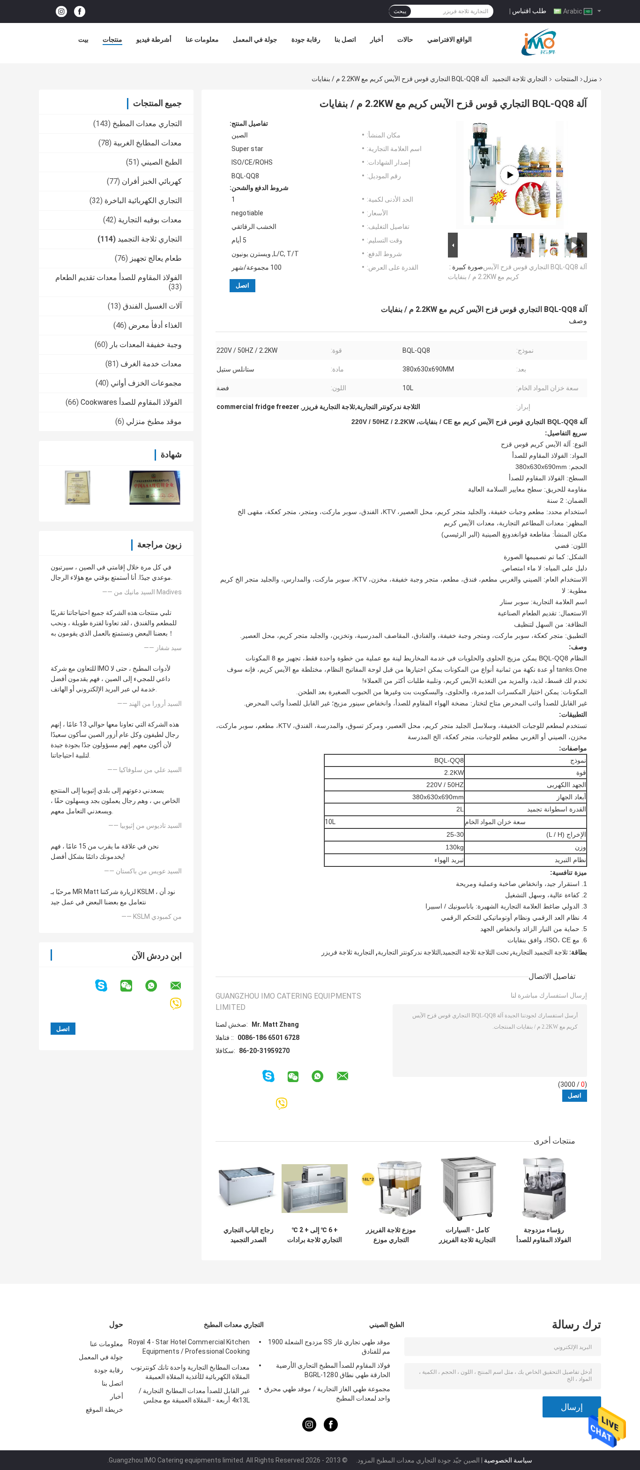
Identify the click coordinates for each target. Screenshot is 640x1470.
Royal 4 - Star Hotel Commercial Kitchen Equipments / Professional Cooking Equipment (189, 1348)
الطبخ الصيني (161, 162)
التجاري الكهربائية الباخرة (143, 200)
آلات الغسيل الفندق (152, 306)
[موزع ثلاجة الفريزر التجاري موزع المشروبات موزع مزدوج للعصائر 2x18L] (391, 1188)
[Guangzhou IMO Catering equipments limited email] (181, 986)
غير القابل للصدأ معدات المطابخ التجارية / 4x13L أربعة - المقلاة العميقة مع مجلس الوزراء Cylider (194, 1397)
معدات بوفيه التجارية (150, 219)
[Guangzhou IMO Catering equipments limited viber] (181, 1004)
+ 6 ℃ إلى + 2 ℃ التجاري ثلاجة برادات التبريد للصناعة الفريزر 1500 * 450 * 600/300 (314, 1235)
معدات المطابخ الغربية (147, 142)
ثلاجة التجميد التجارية (540, 952)
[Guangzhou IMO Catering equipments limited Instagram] (61, 11)
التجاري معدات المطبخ (147, 123)
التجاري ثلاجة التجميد (519, 79)
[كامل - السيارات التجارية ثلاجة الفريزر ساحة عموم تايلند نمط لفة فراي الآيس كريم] (467, 1188)
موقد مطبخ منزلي (154, 421)
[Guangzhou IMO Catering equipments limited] (538, 42)
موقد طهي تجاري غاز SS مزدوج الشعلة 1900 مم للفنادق (329, 1346)
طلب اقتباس (529, 11)
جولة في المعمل (255, 39)
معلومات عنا (202, 39)
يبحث (400, 11)
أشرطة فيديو (153, 39)
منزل (590, 79)
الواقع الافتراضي (449, 39)
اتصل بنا (345, 39)
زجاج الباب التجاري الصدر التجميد (248, 1234)
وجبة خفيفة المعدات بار (146, 344)
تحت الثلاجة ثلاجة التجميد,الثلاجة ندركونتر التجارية (443, 952)
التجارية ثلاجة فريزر (347, 952)
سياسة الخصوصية (508, 1460)
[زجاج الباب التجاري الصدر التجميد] (249, 1188)
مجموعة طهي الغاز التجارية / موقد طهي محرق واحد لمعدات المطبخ (327, 1393)
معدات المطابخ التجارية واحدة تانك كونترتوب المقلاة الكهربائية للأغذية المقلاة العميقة (190, 1372)
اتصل (242, 285)
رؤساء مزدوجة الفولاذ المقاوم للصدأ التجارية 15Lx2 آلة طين (543, 1235)
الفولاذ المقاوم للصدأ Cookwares (131, 402)
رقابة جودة (305, 39)
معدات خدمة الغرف (151, 363)
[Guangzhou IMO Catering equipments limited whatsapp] (157, 986)
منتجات (112, 39)
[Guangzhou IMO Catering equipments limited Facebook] (79, 11)
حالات (405, 39)
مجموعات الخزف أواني (146, 383)
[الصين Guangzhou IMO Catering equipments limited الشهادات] (77, 487)
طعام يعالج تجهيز (156, 258)
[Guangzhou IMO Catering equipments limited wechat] (132, 986)
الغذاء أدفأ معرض (155, 325)
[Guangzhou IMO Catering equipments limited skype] (107, 986)
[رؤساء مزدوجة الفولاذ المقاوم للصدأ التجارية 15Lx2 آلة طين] (544, 1188)
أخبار (376, 39)
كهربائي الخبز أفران (152, 181)
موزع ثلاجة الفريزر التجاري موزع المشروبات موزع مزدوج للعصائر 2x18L (391, 1235)
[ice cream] (510, 175)
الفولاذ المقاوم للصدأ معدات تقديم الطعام (118, 277)
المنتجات (566, 79)
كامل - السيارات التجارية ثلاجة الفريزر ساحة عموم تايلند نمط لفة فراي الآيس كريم (467, 1235)
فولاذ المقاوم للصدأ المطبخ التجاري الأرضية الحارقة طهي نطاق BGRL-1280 (333, 1370)
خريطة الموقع (104, 1409)
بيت (83, 39)
